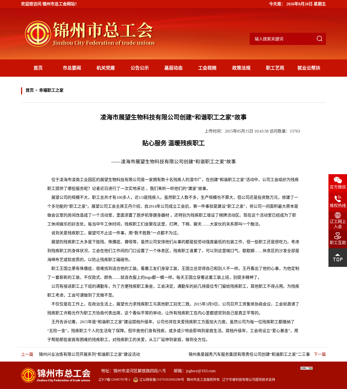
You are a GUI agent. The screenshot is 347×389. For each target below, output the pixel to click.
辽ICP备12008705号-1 (115, 379)
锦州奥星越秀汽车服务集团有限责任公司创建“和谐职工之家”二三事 (249, 354)
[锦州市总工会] (97, 34)
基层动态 (173, 68)
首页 (38, 68)
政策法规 (241, 68)
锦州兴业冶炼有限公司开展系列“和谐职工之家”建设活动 (89, 354)
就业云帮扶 (308, 68)
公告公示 (140, 68)
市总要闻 (72, 68)
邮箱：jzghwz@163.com (194, 371)
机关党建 (106, 68)
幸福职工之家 (51, 90)
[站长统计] (307, 368)
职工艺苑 (275, 68)
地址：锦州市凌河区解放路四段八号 (133, 371)
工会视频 (207, 68)
